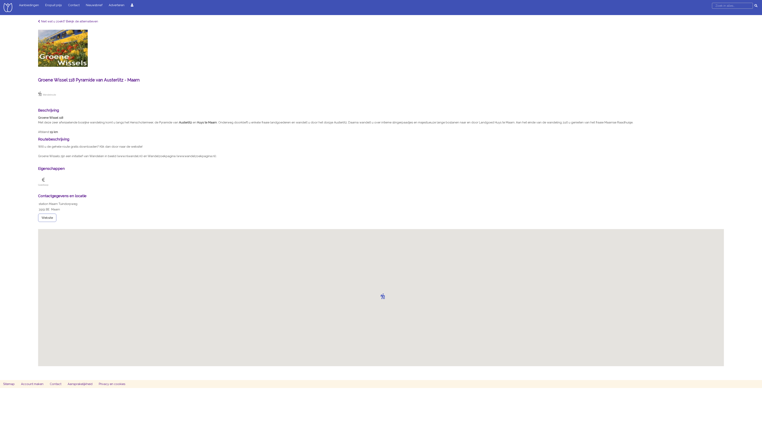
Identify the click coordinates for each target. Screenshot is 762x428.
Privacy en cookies (112, 384)
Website (47, 218)
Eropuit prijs (53, 5)
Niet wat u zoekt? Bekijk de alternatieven (69, 21)
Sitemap (9, 384)
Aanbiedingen (29, 5)
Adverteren (116, 5)
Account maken (32, 384)
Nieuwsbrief (94, 5)
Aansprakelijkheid (80, 384)
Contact (74, 5)
